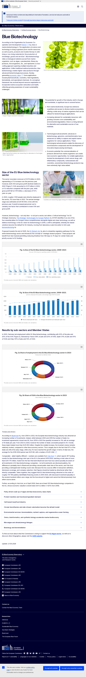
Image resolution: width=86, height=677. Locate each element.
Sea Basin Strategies (8, 630)
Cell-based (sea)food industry (15, 502)
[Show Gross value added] (39, 277)
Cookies (41, 657)
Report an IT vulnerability (9, 657)
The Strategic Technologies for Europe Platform (33, 218)
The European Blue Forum (10, 636)
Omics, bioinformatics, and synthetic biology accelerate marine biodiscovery (31, 517)
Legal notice (62, 657)
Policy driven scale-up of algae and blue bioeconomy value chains (27, 492)
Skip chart (24, 244)
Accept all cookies (51, 668)
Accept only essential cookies (72, 668)
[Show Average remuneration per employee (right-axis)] (52, 319)
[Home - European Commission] (12, 5)
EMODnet (5, 620)
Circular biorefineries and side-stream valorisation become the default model (31, 507)
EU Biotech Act (35, 231)
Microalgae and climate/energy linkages (18, 522)
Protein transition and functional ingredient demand (22, 497)
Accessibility (72, 657)
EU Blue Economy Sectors (29, 30)
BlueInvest (15, 436)
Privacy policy (51, 657)
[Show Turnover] (29, 277)
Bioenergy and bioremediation (15, 527)
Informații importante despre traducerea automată (38, 20)
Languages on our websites (28, 657)
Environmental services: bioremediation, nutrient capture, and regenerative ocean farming (36, 512)
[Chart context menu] (81, 244)
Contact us (46, 653)
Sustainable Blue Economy (10, 626)
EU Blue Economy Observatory (10, 30)
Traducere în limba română (14, 20)
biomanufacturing (8, 227)
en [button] (78, 6)
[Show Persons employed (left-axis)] (29, 319)
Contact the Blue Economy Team (12, 607)
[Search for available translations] (30, 45)
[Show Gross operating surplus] (54, 277)
